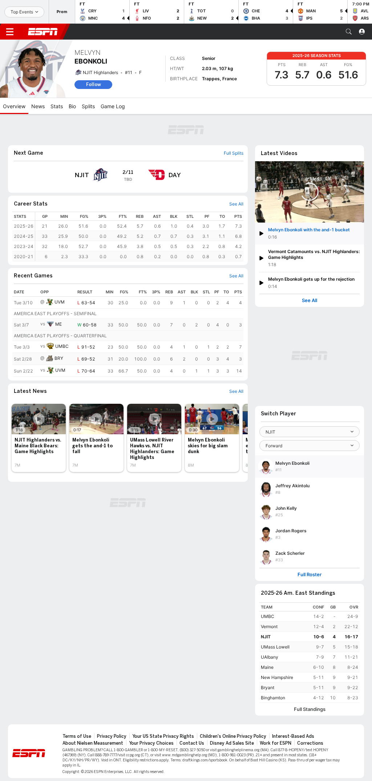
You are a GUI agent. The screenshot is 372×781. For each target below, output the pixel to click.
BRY (58, 358)
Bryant (267, 687)
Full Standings (310, 709)
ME (58, 324)
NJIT (266, 636)
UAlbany (269, 657)
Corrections (310, 743)
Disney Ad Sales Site (232, 743)
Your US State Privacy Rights (163, 736)
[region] (139, 236)
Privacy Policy (111, 736)
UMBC (62, 346)
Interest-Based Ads (293, 736)
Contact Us (191, 743)
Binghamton (273, 697)
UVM (59, 302)
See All (309, 300)
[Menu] (10, 32)
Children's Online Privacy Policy (233, 736)
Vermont (269, 626)
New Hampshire (277, 677)
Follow (93, 84)
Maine (267, 667)
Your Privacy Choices (151, 743)
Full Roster (310, 574)
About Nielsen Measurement (92, 743)
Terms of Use (76, 736)
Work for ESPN (275, 743)
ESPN (43, 32)
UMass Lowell (275, 647)
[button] (349, 31)
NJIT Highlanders (100, 72)
